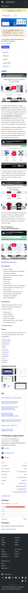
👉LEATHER (4, 354)
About (2, 537)
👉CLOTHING (4, 350)
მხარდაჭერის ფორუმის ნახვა (9, 529)
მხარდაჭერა (6, 66)
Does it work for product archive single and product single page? (9, 402)
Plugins (16, 542)
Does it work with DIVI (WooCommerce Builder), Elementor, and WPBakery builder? (10, 415)
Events (16, 551)
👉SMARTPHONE (5, 339)
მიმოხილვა (6, 56)
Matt (3, 563)
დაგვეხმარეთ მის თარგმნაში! (14, 11)
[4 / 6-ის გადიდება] (24, 370)
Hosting (3, 542)
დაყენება (5, 59)
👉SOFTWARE (5, 356)
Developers (4, 554)
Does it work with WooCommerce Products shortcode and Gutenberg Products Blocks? (9, 408)
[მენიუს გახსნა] (26, 2)
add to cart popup (22, 483)
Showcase (17, 537)
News (2, 540)
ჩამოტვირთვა (5, 47)
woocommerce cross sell (21, 486)
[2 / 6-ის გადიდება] (11, 377)
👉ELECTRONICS (5, 341)
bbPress (4, 565)
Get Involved (18, 549)
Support (3, 551)
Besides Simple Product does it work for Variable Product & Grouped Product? (11, 420)
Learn (2, 549)
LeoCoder (8, 43)
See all (25, 519)
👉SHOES (3, 346)
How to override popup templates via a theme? (7, 430)
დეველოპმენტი (7, 63)
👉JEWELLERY (5, 352)
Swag (17, 556)
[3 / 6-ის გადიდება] (11, 385)
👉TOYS (3, 358)
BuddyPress (5, 568)
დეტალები (5, 52)
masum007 (7, 457)
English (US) (24, 480)
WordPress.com (6, 561)
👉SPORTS (4, 362)
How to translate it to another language (11, 397)
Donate (17, 554)
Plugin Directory (5, 6)
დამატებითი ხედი (5, 495)
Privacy (3, 544)
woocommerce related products (19, 491)
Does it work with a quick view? (9, 425)
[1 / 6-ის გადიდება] (11, 370)
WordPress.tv (5, 556)
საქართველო (8, 574)
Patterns (17, 544)
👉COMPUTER (5, 344)
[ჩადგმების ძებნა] (15, 15)
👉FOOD (3, 348)
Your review (4, 519)
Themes (17, 540)
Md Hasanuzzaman (9, 453)
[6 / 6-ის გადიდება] (24, 384)
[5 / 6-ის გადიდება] (24, 377)
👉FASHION (4, 360)
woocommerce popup (21, 489)
